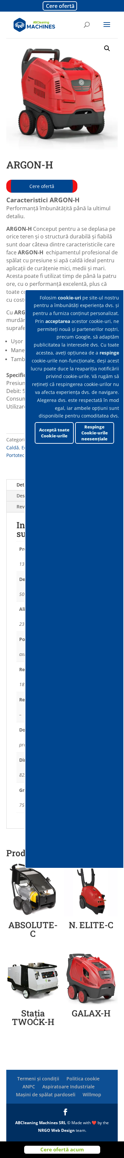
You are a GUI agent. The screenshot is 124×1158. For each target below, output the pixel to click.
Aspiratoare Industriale (68, 1086)
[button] (107, 48)
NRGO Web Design (56, 1130)
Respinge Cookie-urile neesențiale (94, 433)
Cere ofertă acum (62, 1149)
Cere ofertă (60, 6)
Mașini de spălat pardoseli (45, 1094)
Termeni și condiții (38, 1078)
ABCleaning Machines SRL (41, 1123)
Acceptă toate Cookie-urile (54, 433)
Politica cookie (83, 1078)
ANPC (28, 1086)
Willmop (92, 1094)
